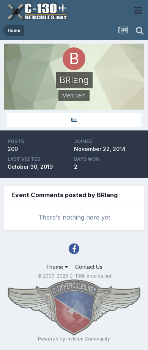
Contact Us (88, 267)
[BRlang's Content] (74, 120)
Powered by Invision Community (74, 339)
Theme (55, 267)
